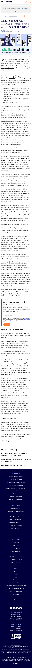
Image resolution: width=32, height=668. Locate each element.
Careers (16, 599)
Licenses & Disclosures (16, 591)
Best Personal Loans (16, 516)
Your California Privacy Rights (16, 588)
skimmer (5, 374)
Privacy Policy (16, 580)
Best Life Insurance (16, 528)
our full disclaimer (21, 657)
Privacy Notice (8, 320)
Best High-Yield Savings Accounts (13, 465)
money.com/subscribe (7, 68)
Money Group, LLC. (15, 645)
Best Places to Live (16, 554)
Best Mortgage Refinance (16, 485)
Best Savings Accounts (16, 496)
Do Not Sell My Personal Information (16, 585)
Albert (3, 337)
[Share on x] (14, 608)
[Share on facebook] (11, 608)
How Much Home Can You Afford (16, 482)
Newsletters (16, 542)
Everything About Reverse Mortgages (16, 488)
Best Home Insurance (16, 525)
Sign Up (6, 324)
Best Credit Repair (16, 514)
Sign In (28, 1)
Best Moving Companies (16, 499)
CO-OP (5, 391)
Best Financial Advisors (16, 534)
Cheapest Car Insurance (16, 522)
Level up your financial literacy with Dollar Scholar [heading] (16, 303)
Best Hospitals (16, 551)
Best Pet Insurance (16, 562)
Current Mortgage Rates (16, 476)
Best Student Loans (16, 508)
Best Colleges (16, 548)
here (18, 663)
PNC (2, 395)
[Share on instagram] (17, 608)
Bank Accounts (13, 16)
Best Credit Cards (16, 491)
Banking (3, 16)
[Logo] (9, 2)
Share (28, 16)
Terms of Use (27, 319)
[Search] (4, 2)
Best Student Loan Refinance (16, 511)
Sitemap (16, 597)
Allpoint (4, 386)
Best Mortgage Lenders (16, 479)
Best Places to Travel (16, 556)
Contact (16, 574)
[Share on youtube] (20, 608)
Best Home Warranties (16, 531)
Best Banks (16, 493)
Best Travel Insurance (16, 559)
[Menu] (2, 2)
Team (16, 577)
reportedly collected (12, 294)
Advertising (16, 594)
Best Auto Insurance (16, 519)
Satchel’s (12, 78)
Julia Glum (5, 30)
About (16, 571)
